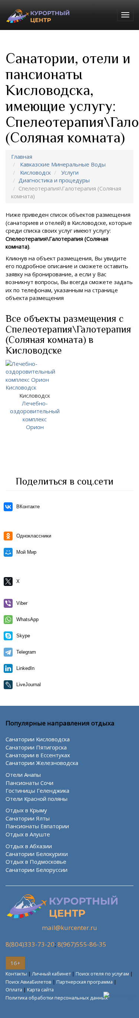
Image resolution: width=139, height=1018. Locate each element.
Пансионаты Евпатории (37, 826)
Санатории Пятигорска (36, 747)
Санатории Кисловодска (38, 739)
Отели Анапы (23, 774)
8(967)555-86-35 (81, 944)
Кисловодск (35, 172)
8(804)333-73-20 (30, 944)
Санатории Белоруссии (36, 869)
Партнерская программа (84, 981)
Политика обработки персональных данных (57, 997)
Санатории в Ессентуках (38, 755)
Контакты (16, 973)
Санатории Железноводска (42, 762)
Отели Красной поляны (36, 798)
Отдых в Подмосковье (36, 861)
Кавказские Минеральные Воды (63, 164)
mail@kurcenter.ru (69, 927)
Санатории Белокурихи (37, 853)
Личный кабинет (51, 973)
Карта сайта (40, 989)
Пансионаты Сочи (29, 782)
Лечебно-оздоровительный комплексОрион (35, 411)
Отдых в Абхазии (29, 846)
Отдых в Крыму (26, 810)
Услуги (70, 172)
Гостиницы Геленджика (37, 790)
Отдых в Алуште (28, 834)
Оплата (14, 989)
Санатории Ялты (28, 818)
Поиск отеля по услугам (102, 973)
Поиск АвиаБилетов (29, 981)
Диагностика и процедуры (54, 180)
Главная (21, 156)
